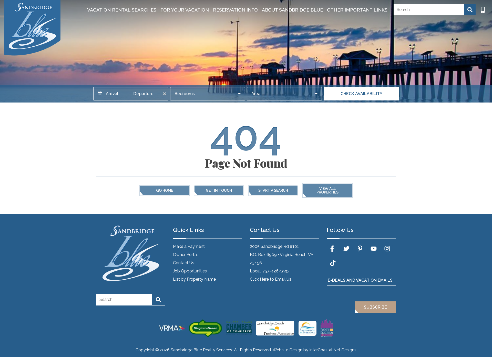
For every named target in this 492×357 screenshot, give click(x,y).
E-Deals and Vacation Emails (360, 280)
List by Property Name (194, 279)
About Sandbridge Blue (292, 10)
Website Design (287, 350)
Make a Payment (189, 246)
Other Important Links (357, 10)
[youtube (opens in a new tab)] (373, 248)
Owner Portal (185, 254)
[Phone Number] (483, 10)
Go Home (164, 190)
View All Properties (327, 190)
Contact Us (183, 262)
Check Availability (361, 93)
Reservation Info (235, 10)
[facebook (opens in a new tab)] (333, 248)
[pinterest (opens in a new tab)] (360, 248)
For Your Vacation (184, 10)
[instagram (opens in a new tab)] (387, 248)
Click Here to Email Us (270, 279)
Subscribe (375, 307)
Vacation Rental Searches (121, 10)
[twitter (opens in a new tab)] (346, 248)
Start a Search (273, 190)
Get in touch (219, 190)
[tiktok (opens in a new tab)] (333, 263)
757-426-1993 (276, 271)
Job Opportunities (190, 271)
